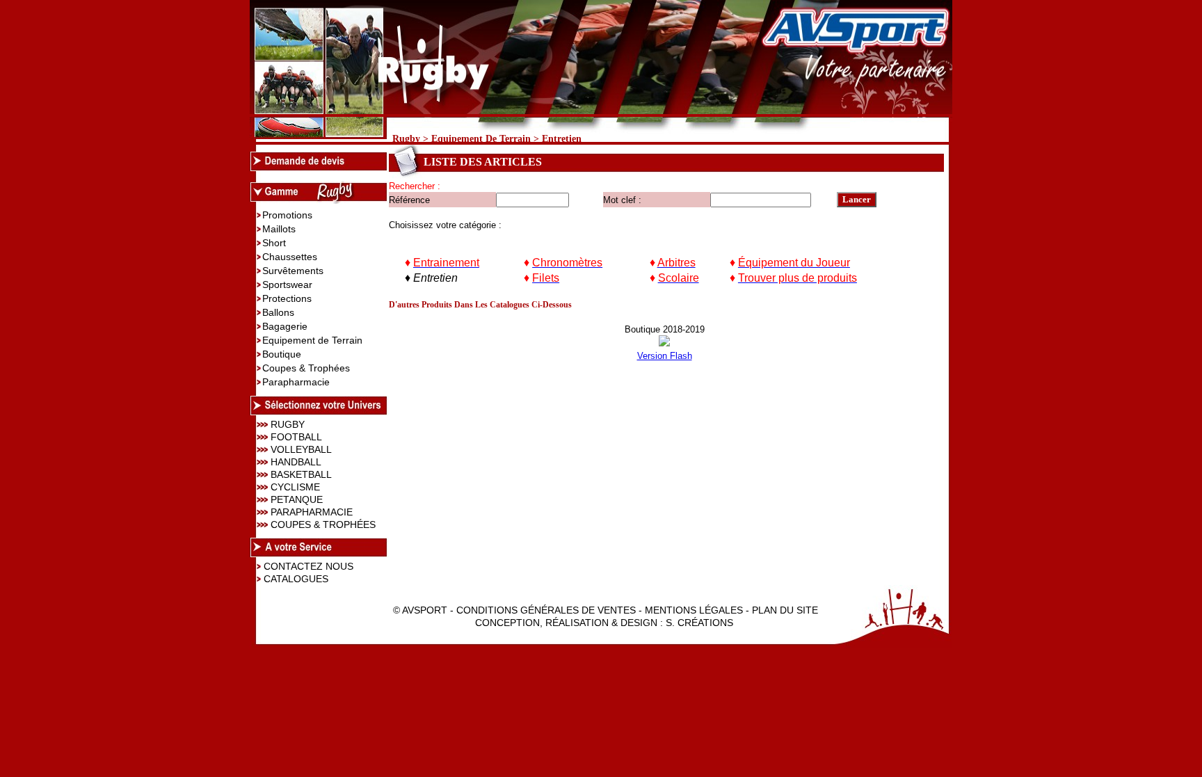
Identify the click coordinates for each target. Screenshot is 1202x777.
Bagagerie (284, 326)
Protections (287, 298)
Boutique (281, 354)
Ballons (278, 312)
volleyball (301, 449)
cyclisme (295, 486)
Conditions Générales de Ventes (546, 610)
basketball (301, 474)
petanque (297, 499)
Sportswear (287, 284)
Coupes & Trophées (306, 368)
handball (296, 461)
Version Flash (664, 356)
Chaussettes (289, 256)
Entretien (562, 138)
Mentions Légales (694, 610)
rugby (288, 424)
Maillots (279, 228)
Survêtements (292, 270)
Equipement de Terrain (481, 138)
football (296, 436)
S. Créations (699, 622)
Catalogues (296, 578)
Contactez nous (308, 566)
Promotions (287, 215)
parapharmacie (312, 512)
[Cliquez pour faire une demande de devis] (319, 167)
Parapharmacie (296, 381)
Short (274, 242)
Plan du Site (785, 610)
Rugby (406, 138)
